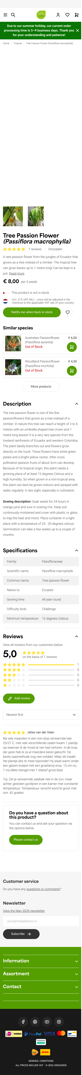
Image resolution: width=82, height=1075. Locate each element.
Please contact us (26, 839)
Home (6, 43)
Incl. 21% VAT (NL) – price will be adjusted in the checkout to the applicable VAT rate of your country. (43, 301)
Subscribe (18, 934)
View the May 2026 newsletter (24, 911)
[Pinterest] (35, 1022)
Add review (22, 698)
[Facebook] (23, 1022)
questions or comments (43, 889)
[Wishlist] (67, 14)
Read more (16, 273)
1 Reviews (35, 249)
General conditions (41, 1061)
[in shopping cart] (72, 347)
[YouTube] (47, 1022)
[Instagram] (59, 1022)
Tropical (18, 43)
